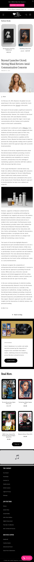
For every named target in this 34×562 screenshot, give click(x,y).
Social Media (6, 513)
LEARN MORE (11, 360)
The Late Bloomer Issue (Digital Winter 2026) (8, 403)
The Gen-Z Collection (8, 525)
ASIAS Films (6, 510)
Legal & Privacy (7, 491)
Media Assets (6, 484)
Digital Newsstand (8, 521)
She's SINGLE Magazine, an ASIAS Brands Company (19, 560)
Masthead (5, 476)
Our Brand (6, 473)
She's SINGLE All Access (9, 528)
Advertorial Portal (7, 546)
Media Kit (5, 539)
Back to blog (18, 315)
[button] (3, 15)
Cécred (18, 105)
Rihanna (25, 128)
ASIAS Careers (6, 488)
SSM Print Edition (7, 517)
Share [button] (4, 96)
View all (17, 444)
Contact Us (6, 480)
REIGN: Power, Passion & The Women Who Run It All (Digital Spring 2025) (8, 436)
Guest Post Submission (9, 550)
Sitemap (5, 495)
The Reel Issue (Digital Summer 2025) (25, 403)
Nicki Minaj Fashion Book (25, 48)
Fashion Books (7, 543)
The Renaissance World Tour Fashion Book (9, 49)
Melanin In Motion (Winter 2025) (25, 434)
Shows (5, 506)
